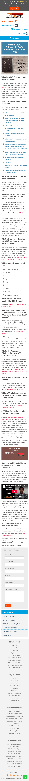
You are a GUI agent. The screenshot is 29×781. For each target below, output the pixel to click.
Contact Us (14, 650)
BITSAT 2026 (14, 683)
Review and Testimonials (14, 665)
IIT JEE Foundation (14, 726)
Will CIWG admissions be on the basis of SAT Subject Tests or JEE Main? (16, 165)
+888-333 (20, 29)
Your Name (8, 554)
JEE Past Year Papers (14, 749)
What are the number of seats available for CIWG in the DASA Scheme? (15, 120)
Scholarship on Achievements (14, 716)
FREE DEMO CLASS (8, 26)
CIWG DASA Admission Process (14, 389)
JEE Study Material (14, 746)
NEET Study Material (14, 759)
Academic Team (14, 648)
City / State (8, 575)
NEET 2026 (14, 681)
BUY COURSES (8, 21)
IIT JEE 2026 (14, 678)
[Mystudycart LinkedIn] (18, 775)
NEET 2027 (14, 690)
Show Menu (14, 38)
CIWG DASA (8, 612)
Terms (14, 779)
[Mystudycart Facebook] (7, 775)
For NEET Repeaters (14, 693)
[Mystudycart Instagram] (11, 775)
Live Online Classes (14, 711)
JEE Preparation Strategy (14, 744)
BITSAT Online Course (14, 663)
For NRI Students (14, 695)
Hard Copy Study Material (14, 714)
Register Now (14, 9)
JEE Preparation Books (14, 751)
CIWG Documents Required (11, 624)
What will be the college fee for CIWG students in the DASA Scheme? (15, 128)
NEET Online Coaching (14, 658)
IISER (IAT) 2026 (15, 686)
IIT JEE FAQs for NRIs (14, 754)
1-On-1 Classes (14, 723)
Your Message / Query (11, 589)
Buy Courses (14, 653)
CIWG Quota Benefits (9, 616)
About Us (14, 645)
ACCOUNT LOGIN (19, 34)
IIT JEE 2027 (14, 688)
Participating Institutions (10, 628)
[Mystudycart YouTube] (14, 775)
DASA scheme (5, 87)
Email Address (9, 561)
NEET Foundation (14, 728)
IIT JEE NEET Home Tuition (14, 718)
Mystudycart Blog (14, 667)
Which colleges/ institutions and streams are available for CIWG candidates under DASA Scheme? (16, 146)
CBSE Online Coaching (14, 660)
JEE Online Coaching (14, 655)
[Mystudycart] (14, 18)
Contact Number (9, 568)
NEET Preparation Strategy (14, 756)
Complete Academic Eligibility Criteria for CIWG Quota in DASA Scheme (14, 371)
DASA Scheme (14, 700)
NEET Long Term (14, 733)
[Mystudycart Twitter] (21, 775)
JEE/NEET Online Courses (15, 721)
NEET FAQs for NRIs (14, 766)
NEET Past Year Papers (14, 761)
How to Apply (7, 635)
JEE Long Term (14, 731)
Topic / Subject (9, 582)
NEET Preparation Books (14, 764)
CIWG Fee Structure (9, 620)
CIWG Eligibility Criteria (10, 631)
